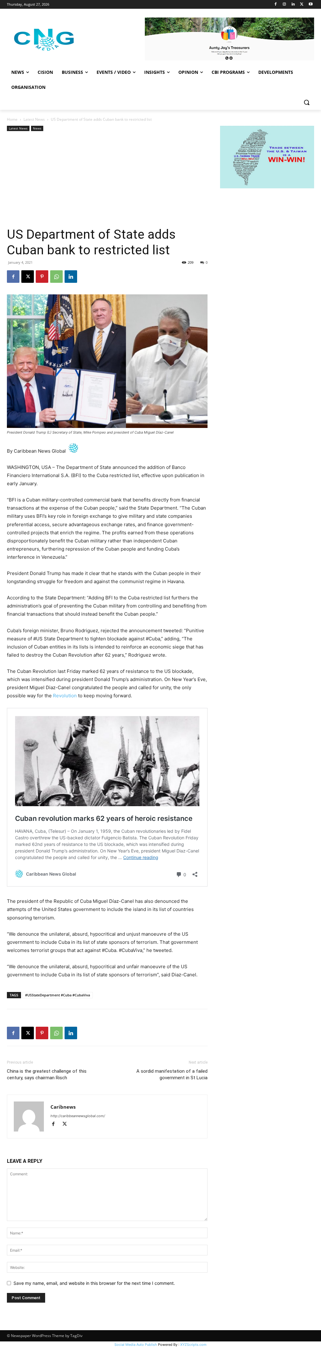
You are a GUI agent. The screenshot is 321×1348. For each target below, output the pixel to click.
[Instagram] (284, 4)
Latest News (34, 119)
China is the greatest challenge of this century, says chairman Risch (47, 1074)
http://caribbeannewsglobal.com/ (77, 1116)
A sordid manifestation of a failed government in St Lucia (172, 1074)
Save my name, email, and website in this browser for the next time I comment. (94, 1283)
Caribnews (63, 1107)
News (37, 128)
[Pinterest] (42, 276)
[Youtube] (310, 4)
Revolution (65, 696)
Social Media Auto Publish (135, 1344)
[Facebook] (275, 4)
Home (12, 119)
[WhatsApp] (56, 276)
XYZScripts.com (193, 1344)
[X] (301, 4)
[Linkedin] (293, 4)
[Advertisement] (107, 179)
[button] (306, 102)
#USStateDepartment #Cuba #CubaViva (57, 995)
